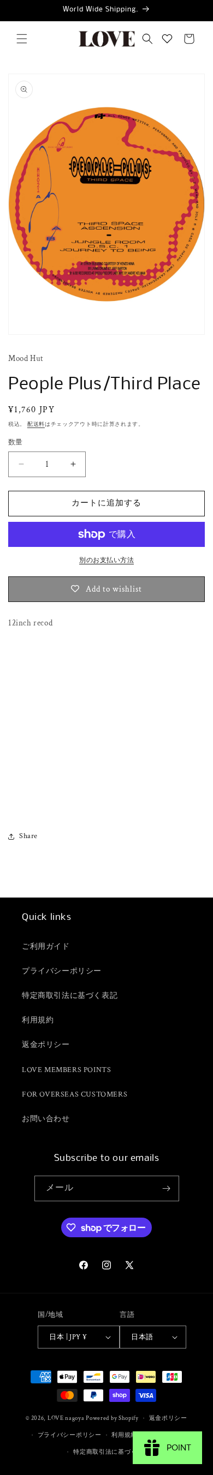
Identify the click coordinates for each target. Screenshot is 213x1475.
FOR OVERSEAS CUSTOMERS (74, 1094)
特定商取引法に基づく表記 (69, 996)
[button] (22, 39)
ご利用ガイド (46, 947)
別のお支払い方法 (106, 560)
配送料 (36, 424)
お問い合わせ (46, 1119)
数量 (15, 442)
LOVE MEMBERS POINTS (66, 1070)
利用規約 (38, 1020)
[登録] (167, 1188)
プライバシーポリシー (62, 971)
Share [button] (28, 836)
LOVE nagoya (66, 1418)
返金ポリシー (46, 1045)
